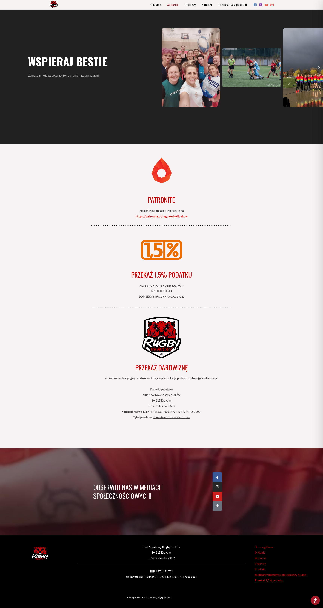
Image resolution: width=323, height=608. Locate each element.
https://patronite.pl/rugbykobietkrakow (161, 216)
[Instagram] (260, 5)
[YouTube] (266, 5)
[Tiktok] (217, 506)
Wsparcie (173, 5)
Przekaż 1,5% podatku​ (232, 5)
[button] (165, 67)
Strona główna (264, 547)
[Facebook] (255, 5)
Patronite (161, 200)
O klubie (155, 5)
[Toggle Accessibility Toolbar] (315, 600)
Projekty (190, 5)
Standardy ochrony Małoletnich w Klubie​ (280, 575)
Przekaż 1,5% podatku (161, 274)
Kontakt (207, 5)
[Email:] (272, 5)
